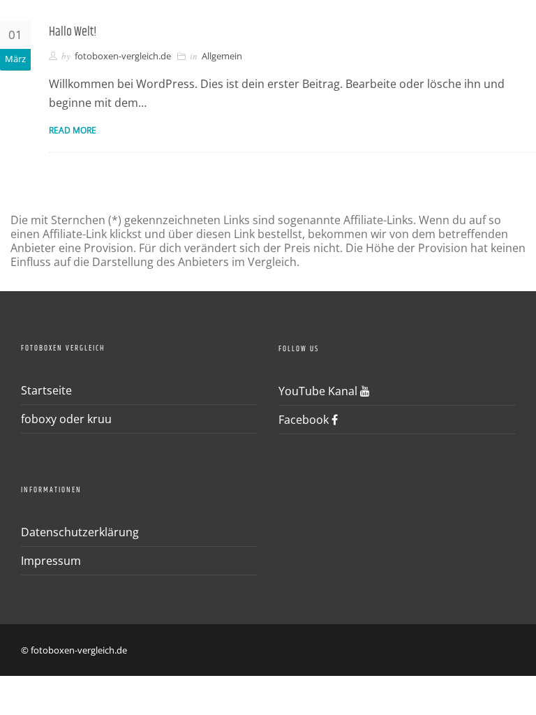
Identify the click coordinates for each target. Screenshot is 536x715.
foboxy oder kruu (66, 419)
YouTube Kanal (319, 391)
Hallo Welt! (72, 32)
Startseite (46, 390)
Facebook (305, 419)
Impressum (51, 560)
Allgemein (222, 56)
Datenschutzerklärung (80, 532)
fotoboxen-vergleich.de (123, 56)
